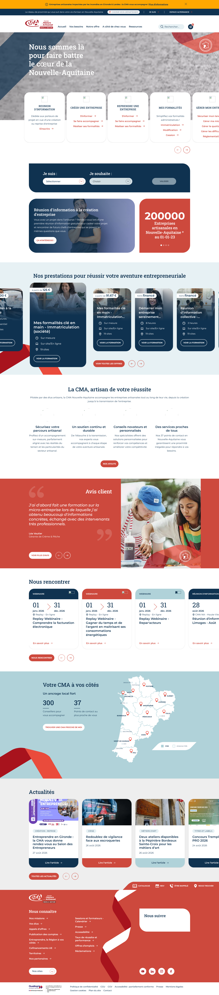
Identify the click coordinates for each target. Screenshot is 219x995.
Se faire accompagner (86, 121)
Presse (159, 986)
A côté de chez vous (114, 26)
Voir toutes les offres (109, 363)
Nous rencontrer (41, 658)
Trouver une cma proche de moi (63, 727)
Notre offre (92, 26)
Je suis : (50, 173)
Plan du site (95, 990)
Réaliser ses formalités (86, 126)
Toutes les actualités (43, 876)
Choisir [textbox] (97, 181)
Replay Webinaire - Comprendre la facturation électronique (53, 623)
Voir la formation (48, 359)
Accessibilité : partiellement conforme (134, 986)
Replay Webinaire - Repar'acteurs (154, 621)
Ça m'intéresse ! (45, 240)
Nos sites (37, 971)
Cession (170, 135)
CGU (103, 986)
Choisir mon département (125, 12)
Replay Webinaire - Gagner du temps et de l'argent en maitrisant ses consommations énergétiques (106, 627)
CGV (110, 986)
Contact (107, 990)
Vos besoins (76, 26)
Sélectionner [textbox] (53, 181)
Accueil (62, 26)
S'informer (86, 116)
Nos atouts (109, 464)
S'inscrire (44, 128)
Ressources (135, 26)
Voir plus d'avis (40, 555)
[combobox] (64, 181)
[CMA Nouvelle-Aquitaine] (41, 24)
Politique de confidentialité (84, 986)
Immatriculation (170, 125)
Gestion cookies (78, 990)
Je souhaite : (100, 173)
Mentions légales (174, 986)
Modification (170, 130)
